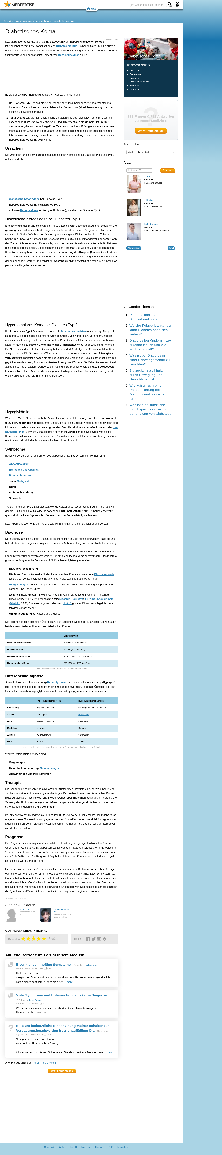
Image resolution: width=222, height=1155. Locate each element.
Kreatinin (64, 599)
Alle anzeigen (134, 248)
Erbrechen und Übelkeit (23, 469)
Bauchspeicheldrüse (74, 331)
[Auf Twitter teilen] (94, 939)
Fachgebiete (27, 21)
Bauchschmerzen (20, 475)
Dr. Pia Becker (25, 909)
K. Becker (148, 200)
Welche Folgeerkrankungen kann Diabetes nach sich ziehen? (150, 330)
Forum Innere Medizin (45, 1062)
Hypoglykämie (29, 210)
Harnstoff (77, 599)
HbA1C (67, 603)
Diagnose (134, 78)
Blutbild (15, 603)
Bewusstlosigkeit (68, 55)
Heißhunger (83, 714)
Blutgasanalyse (18, 584)
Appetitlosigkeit (18, 464)
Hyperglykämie (56, 682)
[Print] (105, 939)
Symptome (135, 74)
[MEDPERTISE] (19, 7)
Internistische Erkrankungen (62, 21)
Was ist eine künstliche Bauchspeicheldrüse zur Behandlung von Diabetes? (150, 409)
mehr (69, 982)
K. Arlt (147, 176)
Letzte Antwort (91, 965)
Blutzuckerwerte (104, 574)
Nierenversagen (50, 768)
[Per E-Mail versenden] (99, 939)
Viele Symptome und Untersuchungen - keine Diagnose (61, 995)
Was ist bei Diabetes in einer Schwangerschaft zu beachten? (149, 359)
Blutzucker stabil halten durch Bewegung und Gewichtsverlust (147, 375)
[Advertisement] (55, 74)
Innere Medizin (41, 21)
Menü (93, 8)
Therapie (134, 85)
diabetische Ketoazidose (24, 199)
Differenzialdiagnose (140, 82)
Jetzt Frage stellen (62, 1071)
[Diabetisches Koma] (151, 49)
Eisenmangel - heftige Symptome (43, 964)
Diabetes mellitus (66, 46)
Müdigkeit (23, 481)
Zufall (171, 248)
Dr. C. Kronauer (151, 224)
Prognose (135, 89)
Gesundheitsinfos (11, 21)
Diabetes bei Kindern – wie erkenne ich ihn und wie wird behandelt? (150, 345)
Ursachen (135, 70)
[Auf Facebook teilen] (88, 939)
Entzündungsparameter (99, 599)
